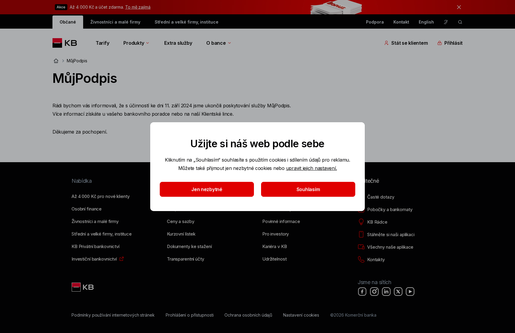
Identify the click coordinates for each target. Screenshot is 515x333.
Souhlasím (308, 189)
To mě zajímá (138, 7)
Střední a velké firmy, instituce (186, 21)
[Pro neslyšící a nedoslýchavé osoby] (445, 22)
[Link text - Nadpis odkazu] (83, 287)
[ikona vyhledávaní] (460, 22)
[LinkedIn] (386, 291)
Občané (68, 21)
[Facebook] (362, 291)
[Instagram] (374, 291)
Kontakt (401, 21)
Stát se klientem (409, 43)
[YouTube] (410, 291)
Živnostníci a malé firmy (115, 21)
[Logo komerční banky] (66, 43)
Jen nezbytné (206, 189)
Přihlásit (453, 43)
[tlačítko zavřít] (457, 7)
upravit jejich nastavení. (311, 168)
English (426, 21)
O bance (216, 43)
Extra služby (178, 43)
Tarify (102, 43)
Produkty (133, 43)
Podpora (375, 21)
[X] (398, 291)
